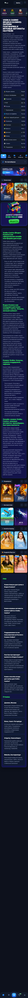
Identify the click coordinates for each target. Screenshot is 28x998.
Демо (7, 198)
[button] (21, 180)
